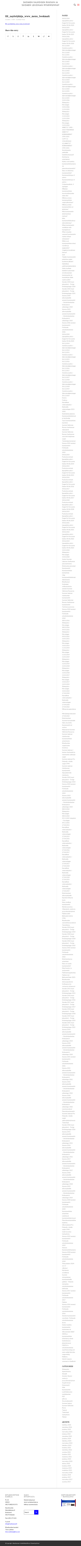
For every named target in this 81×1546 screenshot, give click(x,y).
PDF (14, 19)
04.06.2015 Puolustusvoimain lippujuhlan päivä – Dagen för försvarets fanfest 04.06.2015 (68, 470)
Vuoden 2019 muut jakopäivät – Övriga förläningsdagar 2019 (68, 1018)
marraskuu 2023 (67, 1443)
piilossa (64, 1399)
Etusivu (64, 398)
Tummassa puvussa (68, 607)
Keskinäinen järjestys (68, 414)
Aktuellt (64, 1374)
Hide (63, 1387)
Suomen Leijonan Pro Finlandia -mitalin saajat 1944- (68, 761)
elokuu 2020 (66, 1463)
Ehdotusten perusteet (69, 566)
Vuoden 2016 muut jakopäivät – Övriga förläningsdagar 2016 (68, 998)
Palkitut (64, 1302)
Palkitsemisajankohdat (69, 973)
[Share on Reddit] (43, 36)
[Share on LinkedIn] (28, 36)
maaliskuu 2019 (67, 1470)
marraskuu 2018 (67, 1472)
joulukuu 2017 (66, 1477)
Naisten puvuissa (67, 907)
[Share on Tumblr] (33, 36)
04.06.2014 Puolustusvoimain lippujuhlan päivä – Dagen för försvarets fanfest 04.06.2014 (68, 459)
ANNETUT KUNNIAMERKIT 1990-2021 (67, 134)
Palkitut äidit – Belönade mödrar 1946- (67, 916)
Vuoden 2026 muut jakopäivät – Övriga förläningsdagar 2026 (68, 1127)
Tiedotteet (65, 1123)
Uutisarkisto (66, 1234)
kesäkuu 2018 (66, 1475)
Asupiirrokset (66, 1383)
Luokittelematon (67, 1392)
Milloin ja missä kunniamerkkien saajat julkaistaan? (67, 200)
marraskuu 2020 (67, 1461)
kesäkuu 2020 (66, 1466)
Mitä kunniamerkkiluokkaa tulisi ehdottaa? (68, 221)
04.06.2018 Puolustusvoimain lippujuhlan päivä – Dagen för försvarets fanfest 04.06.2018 (68, 504)
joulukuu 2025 (66, 1429)
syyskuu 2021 (66, 1452)
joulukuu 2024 (66, 1438)
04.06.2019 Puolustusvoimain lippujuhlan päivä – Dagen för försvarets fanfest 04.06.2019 (68, 516)
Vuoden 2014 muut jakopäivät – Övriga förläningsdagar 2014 (68, 929)
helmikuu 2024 (66, 1441)
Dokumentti (66, 1385)
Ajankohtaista (66, 1371)
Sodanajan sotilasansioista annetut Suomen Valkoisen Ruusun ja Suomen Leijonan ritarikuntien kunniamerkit (68, 591)
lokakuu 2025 (66, 1434)
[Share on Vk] (38, 36)
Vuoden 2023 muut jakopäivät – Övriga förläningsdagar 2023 (68, 779)
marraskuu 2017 (67, 1479)
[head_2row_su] (40, 5)
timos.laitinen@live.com (12, 1532)
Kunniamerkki (66, 1390)
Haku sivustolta (67, 723)
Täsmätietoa (66, 925)
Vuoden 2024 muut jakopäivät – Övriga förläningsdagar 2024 (68, 284)
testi (63, 255)
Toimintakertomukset (69, 441)
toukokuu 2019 (67, 1468)
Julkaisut (65, 1268)
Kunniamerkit (66, 568)
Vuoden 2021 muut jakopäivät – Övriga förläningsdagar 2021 (68, 1025)
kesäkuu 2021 (66, 1454)
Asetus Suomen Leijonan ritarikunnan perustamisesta (68, 561)
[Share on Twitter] (13, 36)
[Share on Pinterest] (23, 36)
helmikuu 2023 (66, 1445)
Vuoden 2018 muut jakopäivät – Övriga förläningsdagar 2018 (68, 1011)
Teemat (64, 1410)
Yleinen (64, 1417)
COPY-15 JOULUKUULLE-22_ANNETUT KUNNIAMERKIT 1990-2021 (67, 143)
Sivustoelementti (67, 1401)
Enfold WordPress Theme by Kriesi (29, 1543)
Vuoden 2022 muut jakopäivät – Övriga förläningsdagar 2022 (68, 943)
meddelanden (66, 1394)
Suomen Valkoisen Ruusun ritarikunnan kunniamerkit (68, 602)
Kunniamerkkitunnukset (69, 1250)
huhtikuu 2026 (66, 1425)
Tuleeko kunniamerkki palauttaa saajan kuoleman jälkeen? (69, 259)
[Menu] (78, 5)
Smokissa (65, 748)
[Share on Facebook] (7, 36)
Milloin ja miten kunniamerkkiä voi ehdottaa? (67, 207)
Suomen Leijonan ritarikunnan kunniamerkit (67, 768)
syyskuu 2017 (66, 1482)
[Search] (74, 5)
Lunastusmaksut (67, 1109)
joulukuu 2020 (66, 1459)
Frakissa (64, 400)
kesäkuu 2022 (66, 1447)
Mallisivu (65, 1357)
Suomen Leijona (67, 1403)
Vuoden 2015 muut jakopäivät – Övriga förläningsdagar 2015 (68, 991)
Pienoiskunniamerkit (68, 1111)
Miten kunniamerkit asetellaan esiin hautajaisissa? (68, 227)
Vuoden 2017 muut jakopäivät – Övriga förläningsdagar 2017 (68, 1004)
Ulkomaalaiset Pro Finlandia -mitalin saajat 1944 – (67, 1227)
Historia (64, 1247)
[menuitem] (74, 5)
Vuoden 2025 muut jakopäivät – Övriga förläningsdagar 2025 (68, 291)
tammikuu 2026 (67, 1427)
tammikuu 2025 (67, 1436)
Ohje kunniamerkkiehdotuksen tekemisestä (70, 577)
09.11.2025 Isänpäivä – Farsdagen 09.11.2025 (69, 820)
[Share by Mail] (48, 36)
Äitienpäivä (65, 1369)
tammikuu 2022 (67, 1450)
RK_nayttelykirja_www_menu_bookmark (17, 24)
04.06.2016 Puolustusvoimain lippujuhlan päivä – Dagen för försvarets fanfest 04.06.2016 (68, 481)
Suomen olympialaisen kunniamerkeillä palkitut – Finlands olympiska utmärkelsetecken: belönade (67, 1281)
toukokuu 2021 (67, 1457)
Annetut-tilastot (67, 1376)
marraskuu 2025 (67, 1432)
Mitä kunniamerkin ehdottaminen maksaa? (68, 214)
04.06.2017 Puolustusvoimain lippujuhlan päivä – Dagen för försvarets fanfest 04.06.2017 (68, 493)
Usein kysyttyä (66, 1232)
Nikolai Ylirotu (21, 19)
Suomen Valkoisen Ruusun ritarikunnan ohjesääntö (68, 427)
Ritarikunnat (66, 582)
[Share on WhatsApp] (18, 36)
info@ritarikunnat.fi (11, 1524)
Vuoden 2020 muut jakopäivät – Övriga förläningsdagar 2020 (68, 936)
